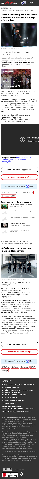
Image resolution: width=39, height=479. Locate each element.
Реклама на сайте (9, 398)
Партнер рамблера (19, 469)
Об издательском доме (12, 385)
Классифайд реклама (11, 406)
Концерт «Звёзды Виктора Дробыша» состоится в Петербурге (16, 160)
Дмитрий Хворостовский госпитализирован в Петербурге (20, 224)
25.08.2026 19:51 (6, 241)
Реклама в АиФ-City (10, 403)
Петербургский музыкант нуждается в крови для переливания (21, 205)
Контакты (6, 395)
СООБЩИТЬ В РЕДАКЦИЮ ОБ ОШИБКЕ (17, 412)
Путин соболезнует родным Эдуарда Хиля (23, 211)
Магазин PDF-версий (10, 387)
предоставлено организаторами (13, 279)
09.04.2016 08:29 (6, 8)
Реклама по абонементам (13, 400)
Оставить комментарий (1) (19, 177)
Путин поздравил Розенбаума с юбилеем (22, 217)
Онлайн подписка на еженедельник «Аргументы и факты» (17, 391)
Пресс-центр (29, 385)
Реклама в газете (19, 395)
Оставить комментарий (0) (19, 352)
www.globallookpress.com (10, 48)
